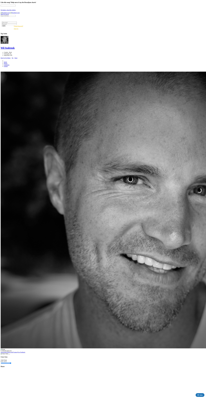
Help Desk (7, 352)
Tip (12, 58)
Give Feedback (21, 352)
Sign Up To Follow (6, 58)
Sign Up (16, 28)
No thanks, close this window (8, 10)
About (2, 352)
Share (15, 58)
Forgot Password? (18, 26)
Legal (11, 352)
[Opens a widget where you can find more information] (200, 395)
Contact (15, 352)
